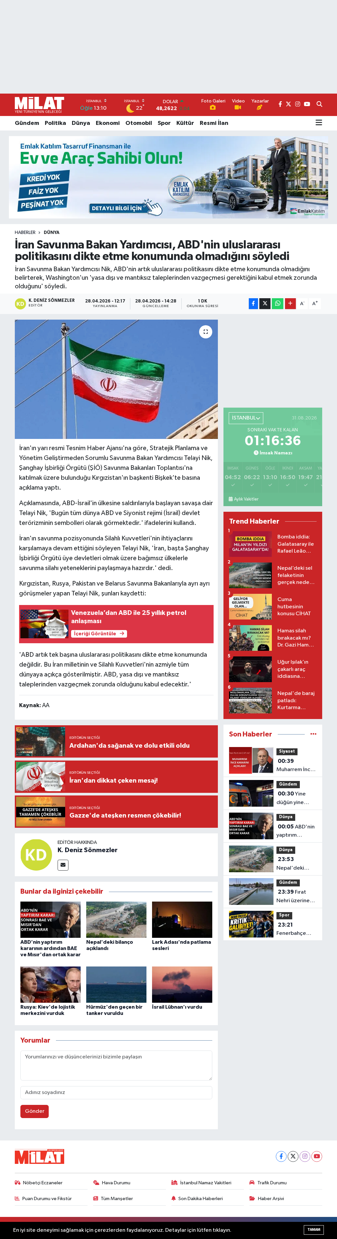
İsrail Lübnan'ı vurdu (177, 1007)
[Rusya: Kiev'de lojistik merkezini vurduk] (50, 984)
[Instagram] (304, 1156)
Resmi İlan (214, 123)
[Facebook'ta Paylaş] (253, 303)
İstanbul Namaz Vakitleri (205, 1182)
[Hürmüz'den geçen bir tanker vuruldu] (116, 984)
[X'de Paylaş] (265, 303)
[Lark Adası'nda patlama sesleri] (182, 919)
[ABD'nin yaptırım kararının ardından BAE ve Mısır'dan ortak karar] (50, 919)
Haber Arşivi (271, 1198)
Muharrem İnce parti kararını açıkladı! (295, 766)
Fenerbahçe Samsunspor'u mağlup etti (293, 930)
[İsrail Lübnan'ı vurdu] (182, 984)
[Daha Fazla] (290, 303)
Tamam (313, 1229)
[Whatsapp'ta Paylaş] (277, 303)
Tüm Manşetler (117, 1198)
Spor (164, 123)
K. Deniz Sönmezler (87, 850)
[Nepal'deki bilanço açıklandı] (116, 919)
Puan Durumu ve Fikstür (47, 1198)
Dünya (81, 123)
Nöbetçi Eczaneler (43, 1182)
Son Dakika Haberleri (200, 1198)
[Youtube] (316, 1156)
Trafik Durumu (272, 1182)
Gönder (34, 1111)
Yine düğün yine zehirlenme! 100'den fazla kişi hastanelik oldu (293, 799)
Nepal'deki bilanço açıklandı (290, 864)
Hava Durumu (116, 1182)
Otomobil (138, 123)
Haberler (25, 232)
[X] (293, 1156)
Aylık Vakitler (246, 499)
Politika (55, 123)
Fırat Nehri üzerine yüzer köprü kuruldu (293, 897)
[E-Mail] (63, 865)
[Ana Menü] (319, 123)
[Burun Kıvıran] (168, 177)
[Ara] (319, 105)
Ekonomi (108, 123)
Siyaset (287, 751)
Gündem (27, 123)
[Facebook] (281, 1156)
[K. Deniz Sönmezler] (36, 854)
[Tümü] (313, 734)
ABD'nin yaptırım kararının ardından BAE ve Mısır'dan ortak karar (50, 948)
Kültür (185, 123)
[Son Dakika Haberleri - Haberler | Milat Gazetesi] (39, 105)
